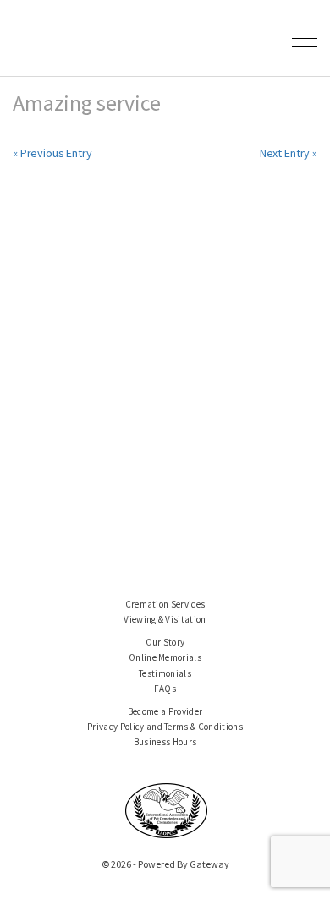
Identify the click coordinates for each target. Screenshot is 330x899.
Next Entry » (288, 153)
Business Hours (165, 742)
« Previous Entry (52, 153)
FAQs (165, 689)
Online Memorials (165, 657)
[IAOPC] (166, 809)
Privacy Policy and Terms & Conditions (165, 727)
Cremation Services (165, 604)
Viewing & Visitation (165, 619)
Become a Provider (165, 711)
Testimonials (165, 673)
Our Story (165, 642)
